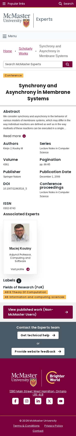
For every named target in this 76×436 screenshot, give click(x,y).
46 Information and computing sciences (34, 297)
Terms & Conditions (26, 426)
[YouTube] (61, 401)
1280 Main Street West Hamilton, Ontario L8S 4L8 (38, 393)
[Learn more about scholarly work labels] (18, 280)
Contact (38, 431)
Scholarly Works (25, 51)
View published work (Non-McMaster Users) (30, 312)
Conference (13, 75)
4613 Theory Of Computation (25, 292)
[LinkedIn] (38, 401)
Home (7, 51)
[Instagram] (27, 401)
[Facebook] (15, 401)
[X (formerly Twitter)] (49, 401)
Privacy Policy (53, 426)
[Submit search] (67, 64)
